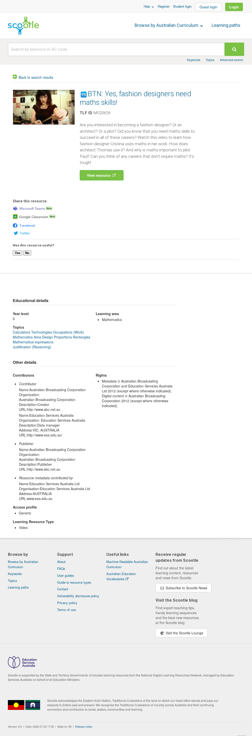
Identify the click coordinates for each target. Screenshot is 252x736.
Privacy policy (67, 602)
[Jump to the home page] (23, 25)
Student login (182, 6)
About (61, 561)
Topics (210, 60)
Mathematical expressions (33, 341)
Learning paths (226, 25)
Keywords (193, 60)
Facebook (27, 225)
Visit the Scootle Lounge (184, 632)
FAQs (61, 568)
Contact (62, 589)
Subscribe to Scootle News (186, 587)
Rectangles (81, 337)
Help (147, 6)
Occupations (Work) (68, 332)
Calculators (21, 332)
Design (47, 337)
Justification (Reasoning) (32, 346)
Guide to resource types (74, 582)
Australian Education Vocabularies (121, 576)
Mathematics (23, 337)
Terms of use (66, 609)
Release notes (83, 726)
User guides (65, 575)
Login (234, 6)
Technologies (41, 332)
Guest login (208, 6)
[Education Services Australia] (22, 666)
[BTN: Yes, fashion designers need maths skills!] (44, 125)
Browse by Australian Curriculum (167, 25)
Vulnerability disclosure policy (78, 595)
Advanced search (231, 60)
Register (164, 6)
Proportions (63, 337)
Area (37, 337)
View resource (99, 175)
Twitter (25, 233)
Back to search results (36, 77)
